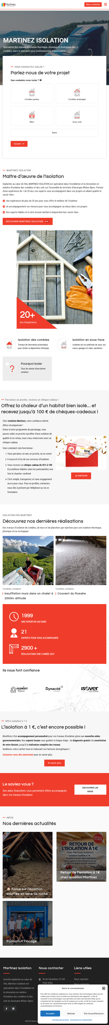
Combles (7, 589)
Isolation (16, 589)
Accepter (50, 1013)
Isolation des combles (33, 339)
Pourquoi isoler (31, 363)
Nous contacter (93, 4)
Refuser (71, 1013)
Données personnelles (60, 1020)
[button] (103, 988)
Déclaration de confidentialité (81, 1020)
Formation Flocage (22, 941)
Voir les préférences (94, 1013)
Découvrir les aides (90, 790)
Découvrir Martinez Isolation (24, 221)
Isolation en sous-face (88, 339)
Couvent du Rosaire (72, 593)
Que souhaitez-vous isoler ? (25, 80)
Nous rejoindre (81, 979)
